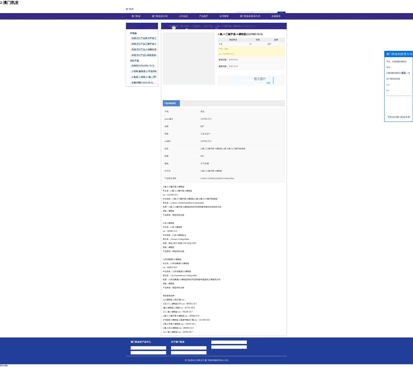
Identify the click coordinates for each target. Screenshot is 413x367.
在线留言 (276, 16)
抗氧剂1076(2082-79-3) (143, 65)
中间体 (133, 33)
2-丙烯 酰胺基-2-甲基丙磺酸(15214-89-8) (144, 71)
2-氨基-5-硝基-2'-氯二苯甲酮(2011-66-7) (144, 77)
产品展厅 (203, 16)
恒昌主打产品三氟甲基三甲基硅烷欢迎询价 (144, 44)
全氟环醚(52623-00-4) (142, 82)
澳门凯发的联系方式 (250, 16)
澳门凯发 (130, 9)
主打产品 (134, 61)
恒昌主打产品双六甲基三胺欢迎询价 (144, 38)
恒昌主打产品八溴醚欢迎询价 (144, 49)
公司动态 (183, 16)
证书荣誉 (224, 16)
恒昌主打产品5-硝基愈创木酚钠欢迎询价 (144, 55)
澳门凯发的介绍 (160, 16)
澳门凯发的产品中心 (141, 342)
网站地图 (4, 365)
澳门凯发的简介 (180, 347)
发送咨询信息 (247, 80)
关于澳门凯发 (178, 342)
